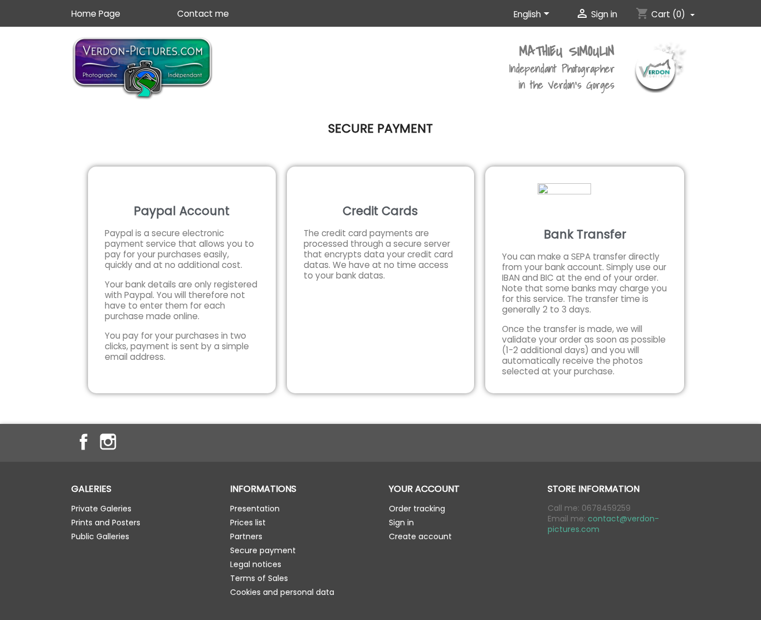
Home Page (95, 13)
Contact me (203, 13)
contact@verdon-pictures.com (603, 524)
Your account (424, 488)
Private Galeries (101, 508)
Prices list (248, 522)
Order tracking (417, 508)
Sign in (401, 522)
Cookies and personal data (282, 592)
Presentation (255, 508)
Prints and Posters (105, 522)
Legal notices (255, 564)
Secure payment (263, 550)
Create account (420, 536)
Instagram (108, 442)
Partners (246, 536)
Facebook (83, 442)
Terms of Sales (259, 578)
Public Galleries (100, 536)
